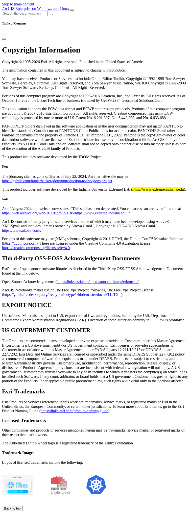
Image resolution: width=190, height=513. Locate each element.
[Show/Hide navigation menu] (72, 10)
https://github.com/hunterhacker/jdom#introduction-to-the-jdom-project (57, 181)
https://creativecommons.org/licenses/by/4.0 (36, 248)
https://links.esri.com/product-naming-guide (74, 411)
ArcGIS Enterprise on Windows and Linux (36, 8)
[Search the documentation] (51, 14)
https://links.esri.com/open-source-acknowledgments (97, 282)
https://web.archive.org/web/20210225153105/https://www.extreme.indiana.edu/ (64, 213)
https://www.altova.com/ (21, 230)
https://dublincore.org (19, 243)
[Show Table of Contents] (4, 39)
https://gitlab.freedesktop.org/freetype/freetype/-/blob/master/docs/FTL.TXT (62, 294)
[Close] (4, 34)
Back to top (12, 508)
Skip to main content (18, 4)
